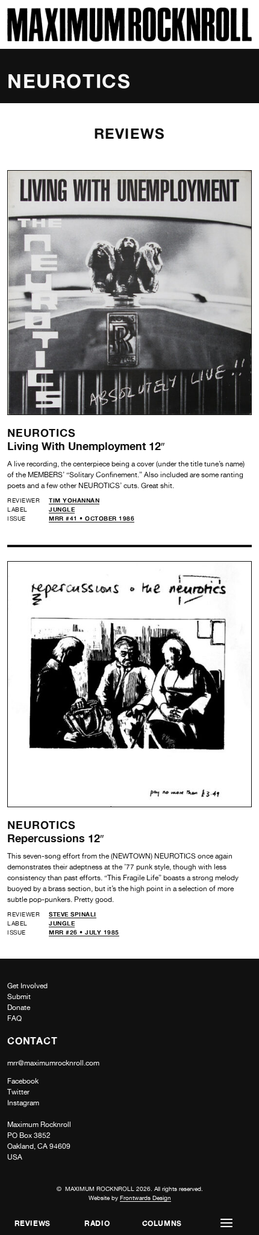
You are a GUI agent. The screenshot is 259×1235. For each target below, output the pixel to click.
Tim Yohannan (74, 500)
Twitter (18, 1092)
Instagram (23, 1103)
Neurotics (41, 432)
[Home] (129, 38)
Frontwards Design (145, 1197)
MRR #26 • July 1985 (84, 932)
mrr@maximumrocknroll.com (53, 1063)
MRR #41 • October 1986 (91, 518)
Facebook (23, 1081)
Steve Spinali (72, 914)
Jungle (62, 509)
